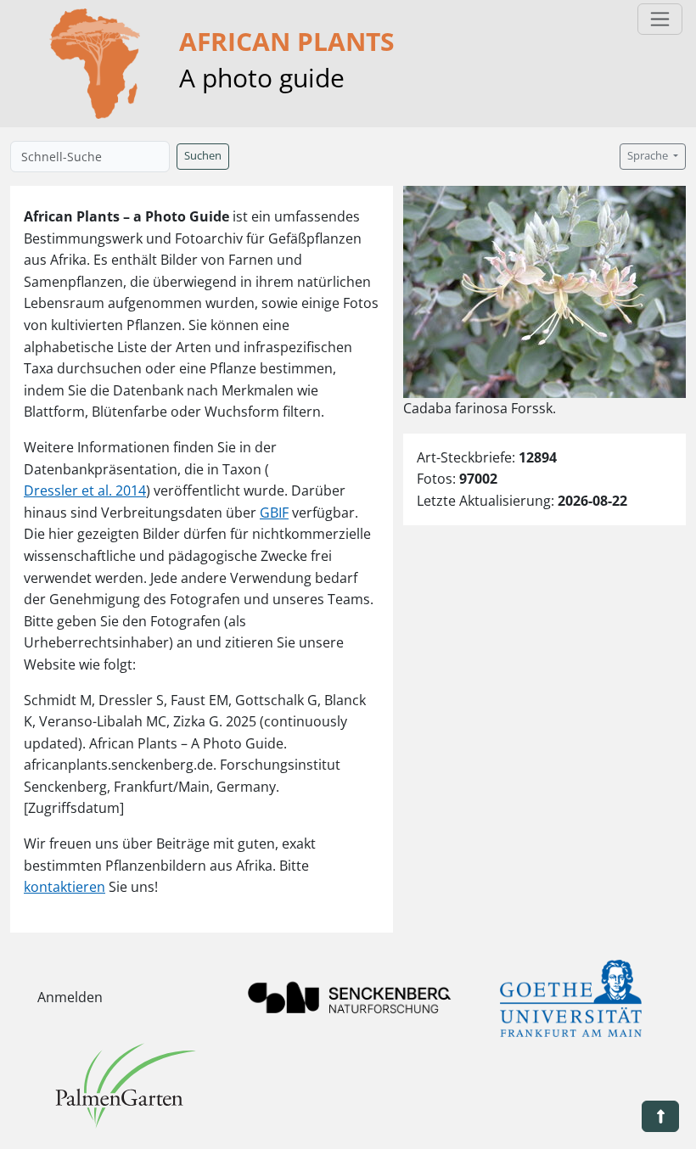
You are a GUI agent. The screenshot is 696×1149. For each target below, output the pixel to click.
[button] (660, 1116)
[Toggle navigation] (659, 19)
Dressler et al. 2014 (85, 490)
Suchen (203, 156)
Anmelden (70, 997)
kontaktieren (64, 886)
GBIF (274, 512)
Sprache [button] (649, 156)
